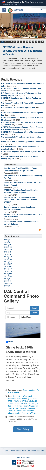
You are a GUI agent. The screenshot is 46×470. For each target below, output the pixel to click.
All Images (11, 317)
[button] (11, 4)
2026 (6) (7, 239)
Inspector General (21, 450)
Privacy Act (34, 450)
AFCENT (16, 408)
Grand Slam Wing (20, 396)
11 (30, 42)
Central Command (27, 408)
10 (27, 42)
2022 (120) (8, 249)
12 (33, 42)
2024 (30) (7, 244)
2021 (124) (8, 252)
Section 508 (40, 450)
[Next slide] (43, 26)
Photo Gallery (23, 429)
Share (10, 342)
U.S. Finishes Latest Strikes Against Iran (18, 107)
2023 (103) (8, 247)
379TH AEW (12, 401)
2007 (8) (7, 286)
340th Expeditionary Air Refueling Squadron (22, 397)
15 (42, 42)
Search (34, 308)
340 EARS (22, 401)
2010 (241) (8, 278)
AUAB (10, 403)
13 (36, 42)
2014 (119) (8, 269)
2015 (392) (8, 266)
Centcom (11, 410)
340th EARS (32, 401)
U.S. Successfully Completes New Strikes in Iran (21, 137)
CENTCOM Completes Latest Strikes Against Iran (21, 98)
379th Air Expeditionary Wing (24, 403)
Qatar (36, 413)
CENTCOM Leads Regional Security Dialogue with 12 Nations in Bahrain (22, 50)
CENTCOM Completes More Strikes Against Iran (21, 151)
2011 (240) (8, 276)
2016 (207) (8, 264)
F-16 (23, 413)
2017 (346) (8, 261)
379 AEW (29, 413)
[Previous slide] (2, 26)
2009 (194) (8, 281)
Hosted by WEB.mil (22, 457)
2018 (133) (8, 259)
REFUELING (21, 410)
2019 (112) (8, 256)
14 (39, 42)
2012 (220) (8, 273)
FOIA (28, 450)
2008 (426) (8, 283)
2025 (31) (7, 242)
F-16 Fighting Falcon (20, 406)
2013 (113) (8, 271)
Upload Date (26, 317)
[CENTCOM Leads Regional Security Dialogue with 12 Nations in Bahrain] (23, 26)
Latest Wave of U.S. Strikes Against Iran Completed (22, 141)
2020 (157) (8, 254)
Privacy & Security (10, 450)
